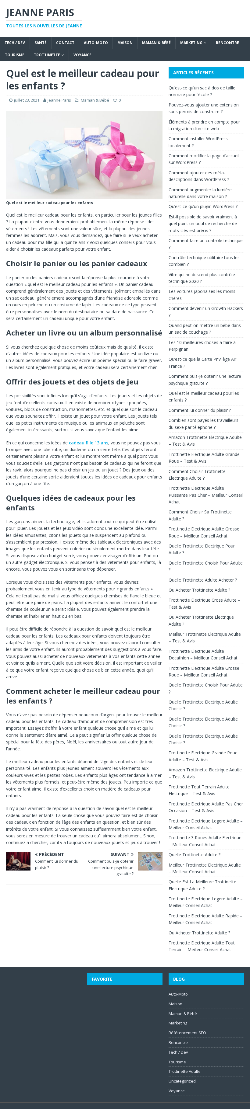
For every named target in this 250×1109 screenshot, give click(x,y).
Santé (40, 42)
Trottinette (47, 54)
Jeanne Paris (59, 100)
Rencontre (227, 42)
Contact (65, 42)
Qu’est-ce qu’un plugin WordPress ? (203, 206)
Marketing (191, 42)
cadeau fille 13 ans (88, 443)
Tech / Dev (15, 42)
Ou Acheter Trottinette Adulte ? (199, 590)
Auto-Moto (96, 42)
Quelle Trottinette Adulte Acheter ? (203, 580)
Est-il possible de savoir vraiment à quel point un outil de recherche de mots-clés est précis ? (203, 223)
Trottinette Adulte (185, 1071)
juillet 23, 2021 (26, 100)
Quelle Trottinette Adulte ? (194, 854)
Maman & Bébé (156, 42)
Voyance (82, 54)
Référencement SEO (187, 1032)
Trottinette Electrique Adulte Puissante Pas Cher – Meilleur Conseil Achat (206, 495)
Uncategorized (182, 1081)
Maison (125, 42)
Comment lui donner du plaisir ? (200, 410)
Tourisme (14, 54)
